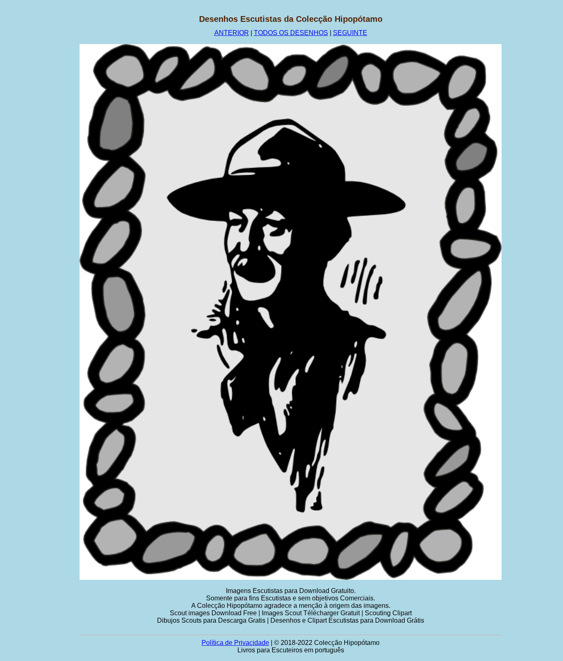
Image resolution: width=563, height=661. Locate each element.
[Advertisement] (40, 138)
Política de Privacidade (235, 642)
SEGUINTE (350, 32)
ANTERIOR (231, 32)
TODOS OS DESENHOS (291, 32)
